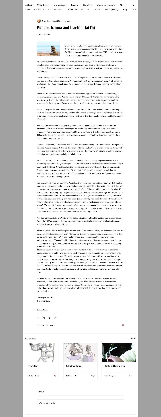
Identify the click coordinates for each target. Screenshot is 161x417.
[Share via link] (55, 318)
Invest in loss (32, 366)
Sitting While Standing (73, 366)
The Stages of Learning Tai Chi (115, 366)
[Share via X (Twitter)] (44, 318)
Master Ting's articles (106, 5)
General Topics (60, 5)
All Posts (29, 5)
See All (133, 338)
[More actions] (122, 20)
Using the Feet (43, 5)
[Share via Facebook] (38, 318)
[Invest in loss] (42, 352)
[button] (133, 5)
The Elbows (88, 5)
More (122, 5)
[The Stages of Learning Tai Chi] (119, 352)
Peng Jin (74, 5)
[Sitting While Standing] (81, 352)
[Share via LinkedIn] (49, 318)
